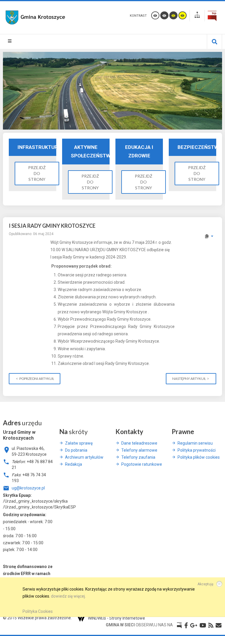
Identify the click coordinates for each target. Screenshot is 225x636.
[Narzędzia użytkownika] (208, 236)
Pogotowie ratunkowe (141, 464)
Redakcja (73, 464)
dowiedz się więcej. (68, 596)
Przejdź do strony (37, 173)
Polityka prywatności (197, 450)
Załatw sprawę (79, 443)
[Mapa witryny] (197, 15)
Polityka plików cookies (199, 457)
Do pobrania (76, 450)
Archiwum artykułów (84, 457)
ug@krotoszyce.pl (28, 488)
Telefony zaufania (138, 457)
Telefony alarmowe (139, 450)
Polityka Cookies (38, 611)
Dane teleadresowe (139, 443)
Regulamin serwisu (195, 443)
